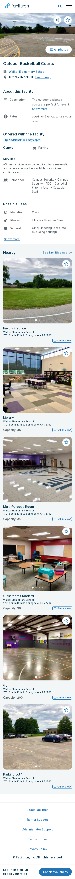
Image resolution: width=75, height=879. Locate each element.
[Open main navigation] (69, 6)
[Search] (60, 6)
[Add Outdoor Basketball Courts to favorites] (68, 20)
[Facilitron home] (17, 9)
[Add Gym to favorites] (66, 621)
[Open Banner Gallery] (37, 35)
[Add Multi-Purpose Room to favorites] (66, 442)
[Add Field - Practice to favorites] (66, 264)
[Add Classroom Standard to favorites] (66, 531)
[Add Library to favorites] (66, 353)
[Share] (57, 20)
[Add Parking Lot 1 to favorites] (66, 710)
